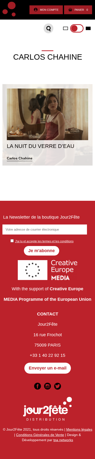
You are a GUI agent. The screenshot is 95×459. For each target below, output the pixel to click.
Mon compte (49, 9)
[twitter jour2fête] (57, 386)
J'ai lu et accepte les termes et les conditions (44, 241)
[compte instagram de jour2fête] (47, 386)
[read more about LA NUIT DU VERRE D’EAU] (47, 125)
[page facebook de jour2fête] (37, 386)
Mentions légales (79, 429)
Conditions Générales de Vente (40, 435)
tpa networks (63, 440)
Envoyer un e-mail (47, 368)
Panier (81, 9)
